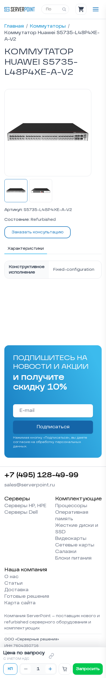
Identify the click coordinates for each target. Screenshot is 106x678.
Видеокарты (70, 539)
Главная (14, 26)
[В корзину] (65, 669)
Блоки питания (73, 558)
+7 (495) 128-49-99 (41, 475)
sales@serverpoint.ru (29, 485)
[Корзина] (81, 9)
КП (10, 669)
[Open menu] (96, 9)
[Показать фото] (15, 190)
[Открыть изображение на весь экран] (47, 132)
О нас (11, 577)
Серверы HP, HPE (25, 506)
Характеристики (26, 249)
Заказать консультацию (37, 232)
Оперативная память (71, 515)
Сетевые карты (74, 545)
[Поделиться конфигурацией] (51, 656)
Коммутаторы (48, 26)
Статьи (13, 583)
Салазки (65, 552)
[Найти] (64, 9)
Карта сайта (20, 603)
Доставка (16, 590)
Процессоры (71, 506)
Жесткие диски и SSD (76, 529)
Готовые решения (26, 596)
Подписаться (53, 427)
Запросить (88, 669)
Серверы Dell (21, 512)
